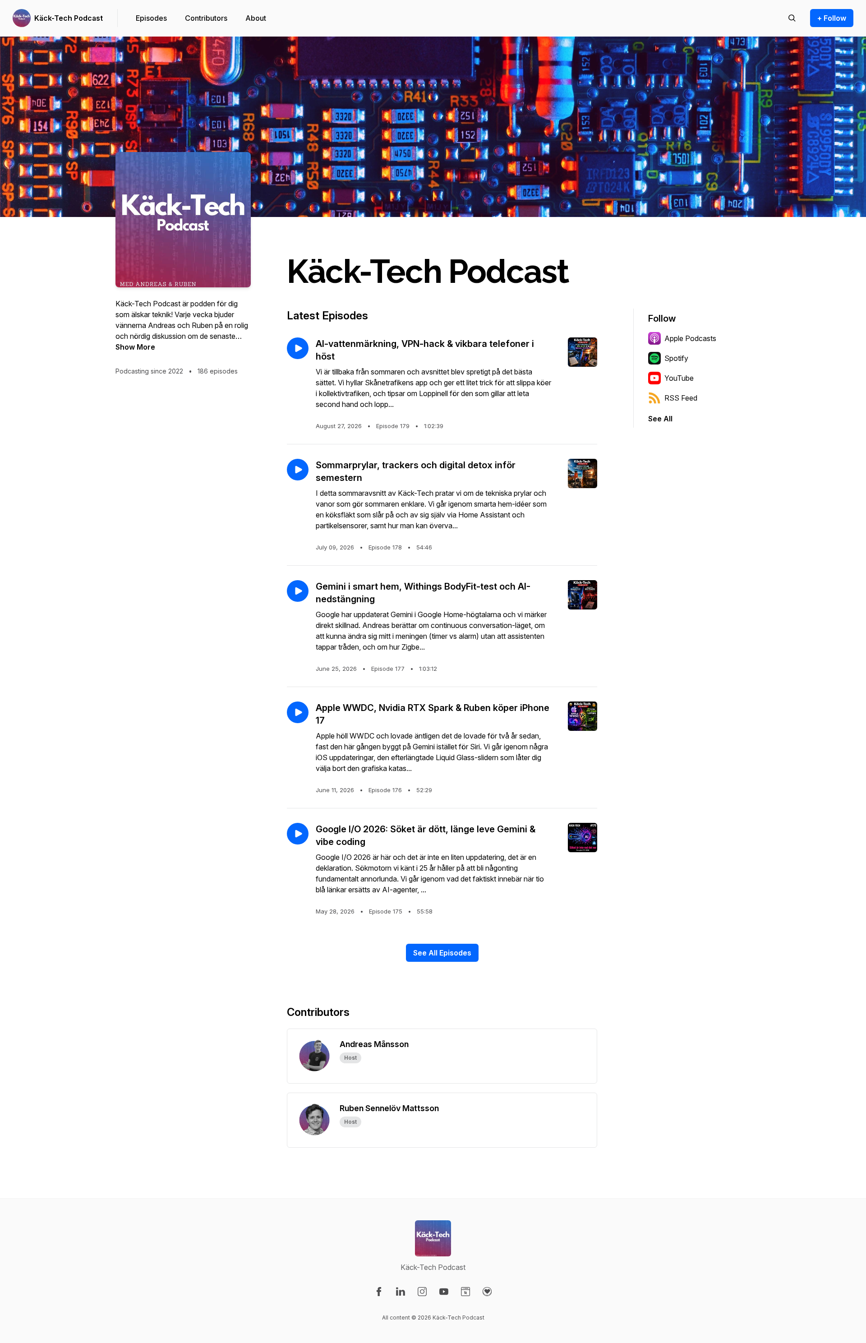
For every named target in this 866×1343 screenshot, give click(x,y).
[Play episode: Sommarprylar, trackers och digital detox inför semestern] (298, 469)
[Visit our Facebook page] (378, 1291)
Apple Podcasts (690, 338)
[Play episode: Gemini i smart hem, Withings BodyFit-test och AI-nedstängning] (298, 591)
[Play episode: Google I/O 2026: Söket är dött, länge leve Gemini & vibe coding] (298, 834)
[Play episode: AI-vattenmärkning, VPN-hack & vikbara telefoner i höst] (298, 348)
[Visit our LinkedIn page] (400, 1291)
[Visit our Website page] (465, 1291)
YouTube (679, 378)
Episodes (151, 18)
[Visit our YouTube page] (443, 1291)
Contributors (206, 18)
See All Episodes (442, 952)
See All (660, 418)
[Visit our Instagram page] (422, 1291)
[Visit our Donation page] (487, 1291)
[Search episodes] (792, 18)
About (255, 18)
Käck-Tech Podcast (68, 18)
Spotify (676, 358)
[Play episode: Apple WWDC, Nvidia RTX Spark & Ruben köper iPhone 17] (298, 712)
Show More (135, 346)
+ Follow (831, 18)
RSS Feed (680, 397)
